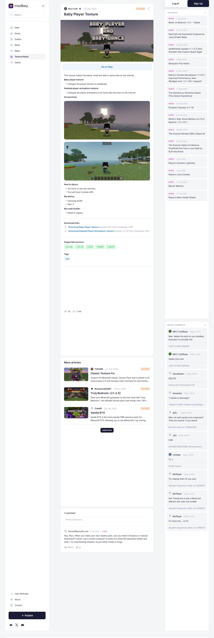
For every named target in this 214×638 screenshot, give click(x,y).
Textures (140, 9)
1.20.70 (110, 247)
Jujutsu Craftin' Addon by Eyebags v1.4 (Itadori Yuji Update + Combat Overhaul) (186, 403)
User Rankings (21, 593)
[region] (27, 326)
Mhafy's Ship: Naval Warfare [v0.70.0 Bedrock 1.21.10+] (186, 120)
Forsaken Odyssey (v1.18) (181, 107)
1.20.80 (100, 247)
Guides (18, 39)
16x (67, 259)
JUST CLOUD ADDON (179, 345)
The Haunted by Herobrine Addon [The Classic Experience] (185, 94)
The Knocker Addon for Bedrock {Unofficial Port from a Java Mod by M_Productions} (185, 148)
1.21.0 (90, 247)
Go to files (107, 66)
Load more (107, 430)
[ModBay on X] (16, 625)
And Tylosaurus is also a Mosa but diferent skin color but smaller (185, 499)
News (17, 33)
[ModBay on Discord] (22, 625)
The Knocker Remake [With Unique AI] (187, 133)
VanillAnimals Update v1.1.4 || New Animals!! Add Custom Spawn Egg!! (185, 50)
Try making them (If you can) (182, 478)
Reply (70, 547)
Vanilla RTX (98, 412)
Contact (18, 605)
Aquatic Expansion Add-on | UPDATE (187, 485)
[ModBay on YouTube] (11, 625)
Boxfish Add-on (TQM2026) (183, 426)
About (17, 599)
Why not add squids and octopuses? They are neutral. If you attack (186, 418)
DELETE (172, 377)
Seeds (18, 62)
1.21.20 (69, 247)
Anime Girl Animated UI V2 (182, 384)
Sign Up (198, 3)
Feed (17, 27)
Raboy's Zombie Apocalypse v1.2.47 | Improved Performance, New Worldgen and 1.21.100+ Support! (187, 78)
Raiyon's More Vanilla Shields (182, 197)
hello (171, 439)
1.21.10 (79, 247)
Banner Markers (176, 186)
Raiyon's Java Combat (179, 174)
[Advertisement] (85, 288)
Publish (29, 615)
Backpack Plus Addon (179, 63)
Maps (17, 51)
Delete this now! (176, 358)
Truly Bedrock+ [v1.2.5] (106, 393)
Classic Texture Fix (103, 373)
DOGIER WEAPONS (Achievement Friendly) (185, 446)
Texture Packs (22, 56)
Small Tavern (175, 465)
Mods (17, 45)
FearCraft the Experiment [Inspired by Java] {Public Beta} (187, 36)
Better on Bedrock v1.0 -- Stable (184, 22)
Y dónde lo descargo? (179, 397)
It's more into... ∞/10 (178, 520)
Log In (175, 3)
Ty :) (171, 458)
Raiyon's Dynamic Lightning (182, 163)
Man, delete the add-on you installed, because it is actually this (186, 337)
